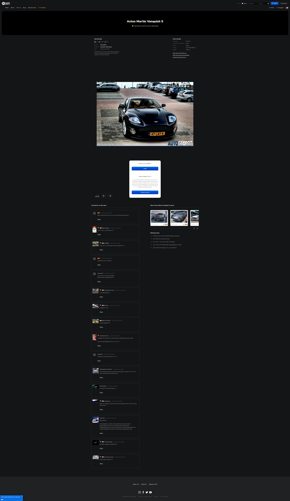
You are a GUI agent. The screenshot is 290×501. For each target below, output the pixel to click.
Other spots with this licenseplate (181, 55)
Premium (42, 7)
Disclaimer (164, 496)
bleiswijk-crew (104, 336)
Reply (99, 219)
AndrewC (100, 354)
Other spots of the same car (179, 53)
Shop (24, 7)
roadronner (107, 401)
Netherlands (109, 47)
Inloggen (281, 7)
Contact (144, 484)
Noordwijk (102, 47)
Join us (19, 7)
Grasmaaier (103, 386)
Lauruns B (100, 273)
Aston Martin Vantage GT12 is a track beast (165, 248)
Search (275, 3)
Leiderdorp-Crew (109, 290)
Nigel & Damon (106, 320)
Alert (272, 7)
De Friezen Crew (109, 457)
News (238, 3)
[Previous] (194, 228)
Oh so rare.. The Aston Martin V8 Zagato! (164, 242)
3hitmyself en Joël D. (106, 369)
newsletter (153, 484)
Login (145, 168)
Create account (145, 192)
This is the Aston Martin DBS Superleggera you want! (167, 245)
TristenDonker (108, 442)
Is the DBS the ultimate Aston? (161, 239)
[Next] (197, 228)
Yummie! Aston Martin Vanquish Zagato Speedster (166, 236)
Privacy (156, 496)
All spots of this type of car (179, 57)
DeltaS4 (102, 418)
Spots (245, 3)
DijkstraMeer (103, 44)
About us (136, 484)
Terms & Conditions (144, 496)
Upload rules (32, 7)
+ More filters (283, 3)
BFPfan (106, 305)
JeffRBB (106, 243)
